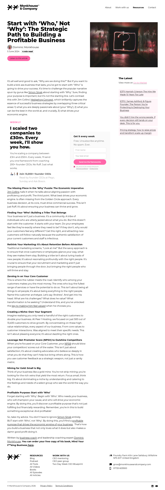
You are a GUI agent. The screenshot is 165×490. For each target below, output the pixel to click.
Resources (138, 7)
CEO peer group (61, 461)
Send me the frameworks (90, 162)
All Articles (35, 475)
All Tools (34, 464)
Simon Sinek (35, 92)
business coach (28, 437)
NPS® (68, 343)
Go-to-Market (140, 83)
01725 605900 (120, 468)
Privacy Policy (94, 168)
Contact (152, 7)
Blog (32, 458)
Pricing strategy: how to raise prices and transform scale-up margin (138, 131)
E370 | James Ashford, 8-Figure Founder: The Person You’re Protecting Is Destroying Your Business (135, 106)
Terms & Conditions (82, 168)
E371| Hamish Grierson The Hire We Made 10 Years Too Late (138, 93)
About (108, 7)
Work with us (122, 7)
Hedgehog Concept (42, 99)
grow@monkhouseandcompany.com (132, 464)
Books (33, 469)
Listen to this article (19, 58)
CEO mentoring (60, 458)
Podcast (34, 461)
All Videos (35, 467)
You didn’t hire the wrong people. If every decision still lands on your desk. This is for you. (137, 120)
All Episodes (36, 472)
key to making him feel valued (29, 306)
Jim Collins (13, 192)
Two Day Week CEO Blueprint (68, 464)
